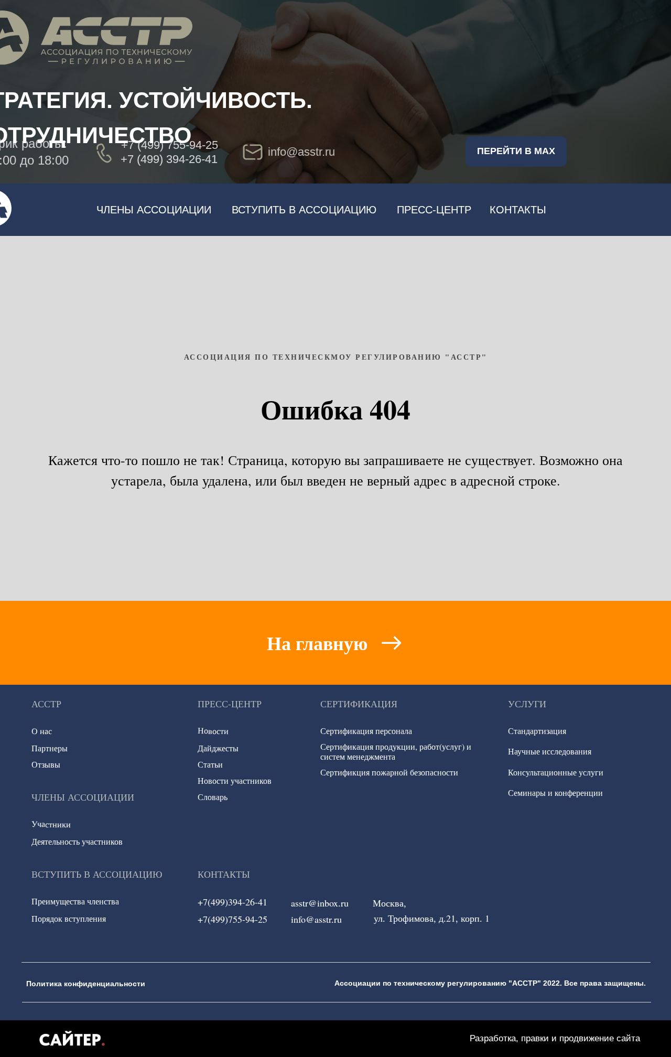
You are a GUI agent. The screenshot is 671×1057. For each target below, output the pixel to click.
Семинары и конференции (555, 792)
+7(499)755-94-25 (232, 919)
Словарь (213, 796)
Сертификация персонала (366, 730)
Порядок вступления (68, 918)
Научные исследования (549, 751)
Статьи (210, 764)
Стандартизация (537, 730)
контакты (518, 209)
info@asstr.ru (316, 919)
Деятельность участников (77, 841)
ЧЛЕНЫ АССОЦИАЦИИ (153, 209)
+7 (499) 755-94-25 (169, 145)
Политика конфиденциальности (85, 983)
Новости (213, 731)
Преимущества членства (75, 901)
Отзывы (45, 764)
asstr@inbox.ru (320, 903)
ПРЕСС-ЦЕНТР (434, 209)
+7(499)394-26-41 (232, 902)
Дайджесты (218, 747)
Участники (51, 823)
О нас (41, 731)
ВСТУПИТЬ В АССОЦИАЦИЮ (304, 209)
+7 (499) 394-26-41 (169, 159)
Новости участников (235, 780)
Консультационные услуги (555, 772)
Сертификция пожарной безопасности (389, 772)
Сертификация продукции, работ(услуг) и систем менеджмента (395, 751)
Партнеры (49, 747)
